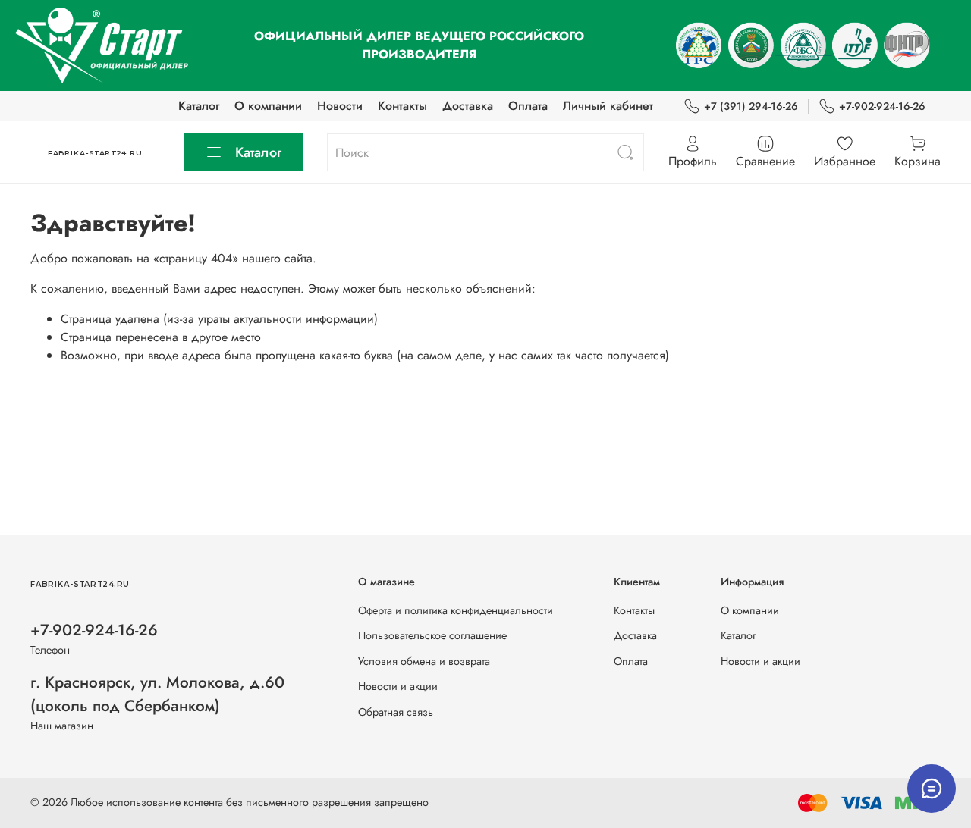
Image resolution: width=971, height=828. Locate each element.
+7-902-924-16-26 (882, 106)
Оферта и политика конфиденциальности (455, 610)
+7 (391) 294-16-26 (751, 106)
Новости (340, 105)
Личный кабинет (608, 105)
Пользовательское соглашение (432, 635)
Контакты (402, 105)
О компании (268, 105)
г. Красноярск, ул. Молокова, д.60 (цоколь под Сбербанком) (157, 694)
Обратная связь (395, 712)
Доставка (467, 105)
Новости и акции (398, 686)
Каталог (198, 105)
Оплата (528, 105)
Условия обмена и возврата (424, 661)
